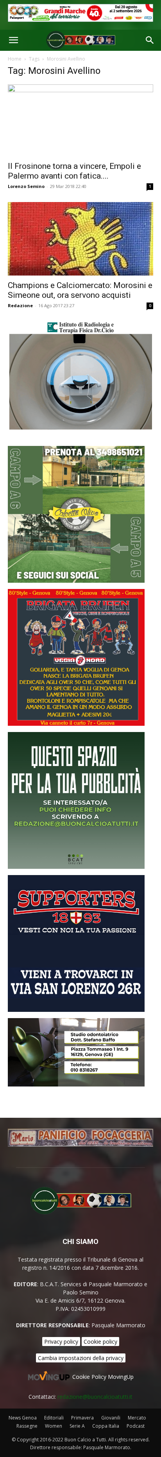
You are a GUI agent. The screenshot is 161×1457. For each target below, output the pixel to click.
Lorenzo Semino (26, 186)
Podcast (136, 1426)
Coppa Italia (105, 1426)
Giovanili (110, 1417)
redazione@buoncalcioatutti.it (94, 1396)
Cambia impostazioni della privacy (80, 1358)
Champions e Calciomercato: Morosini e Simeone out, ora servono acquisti (80, 290)
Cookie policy (100, 1341)
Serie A (77, 1426)
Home (14, 58)
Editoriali (54, 1417)
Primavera (82, 1417)
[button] (13, 40)
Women (53, 1426)
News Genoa (23, 1417)
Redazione (20, 305)
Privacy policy (61, 1341)
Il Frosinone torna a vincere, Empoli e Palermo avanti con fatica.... (74, 171)
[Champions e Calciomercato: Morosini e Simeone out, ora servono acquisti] (80, 239)
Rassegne (27, 1426)
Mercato (137, 1417)
